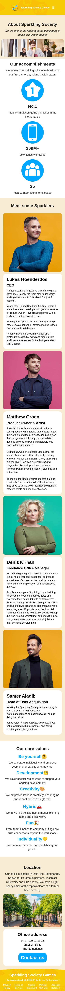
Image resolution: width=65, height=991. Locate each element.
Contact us (32, 957)
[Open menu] (53, 7)
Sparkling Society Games (35, 7)
